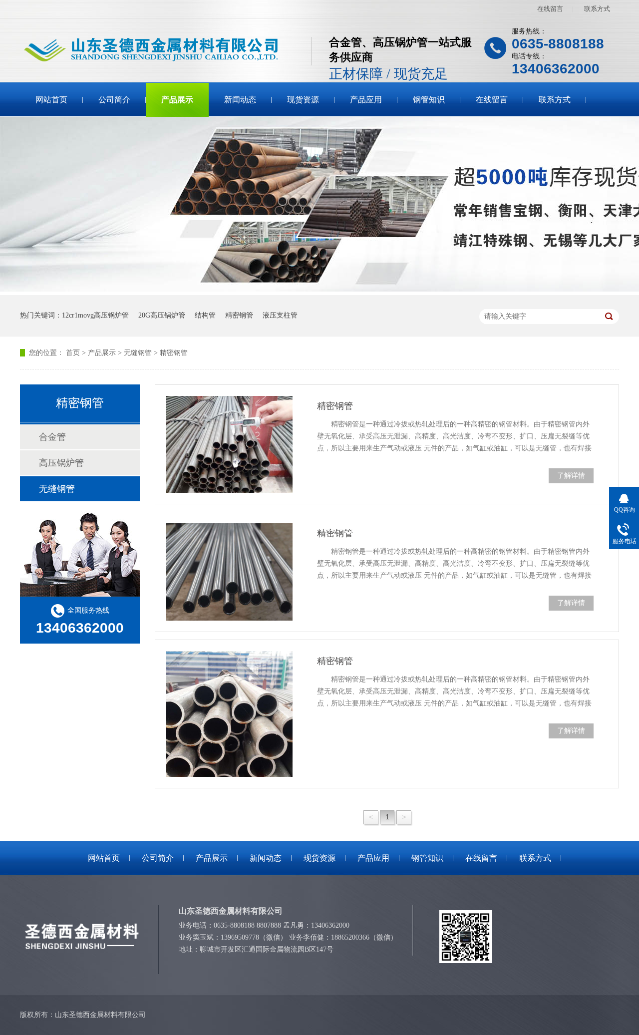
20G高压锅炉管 (161, 315)
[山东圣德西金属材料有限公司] (166, 50)
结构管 (205, 315)
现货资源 (303, 99)
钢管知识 (429, 99)
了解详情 (571, 475)
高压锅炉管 (61, 463)
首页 (73, 352)
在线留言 (550, 8)
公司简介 (114, 99)
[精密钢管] (229, 444)
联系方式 (597, 8)
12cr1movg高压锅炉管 (95, 315)
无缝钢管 (138, 352)
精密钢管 (239, 315)
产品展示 (177, 99)
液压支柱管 (280, 315)
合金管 (52, 437)
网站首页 (51, 99)
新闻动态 (240, 99)
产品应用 (366, 99)
